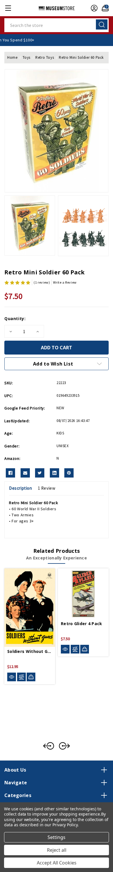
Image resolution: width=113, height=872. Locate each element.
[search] (101, 24)
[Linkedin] (54, 473)
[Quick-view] (11, 677)
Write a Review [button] (64, 282)
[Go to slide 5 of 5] (48, 746)
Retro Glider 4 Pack (81, 623)
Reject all (56, 850)
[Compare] (21, 677)
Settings (56, 837)
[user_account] (93, 8)
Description (20, 488)
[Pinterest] (69, 473)
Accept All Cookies (56, 863)
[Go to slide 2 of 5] (64, 746)
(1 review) (42, 282)
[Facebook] (10, 473)
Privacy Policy (65, 824)
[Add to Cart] (31, 677)
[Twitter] (39, 473)
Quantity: (14, 318)
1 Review (47, 488)
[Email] (25, 473)
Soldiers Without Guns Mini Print (29, 651)
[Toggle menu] (8, 8)
